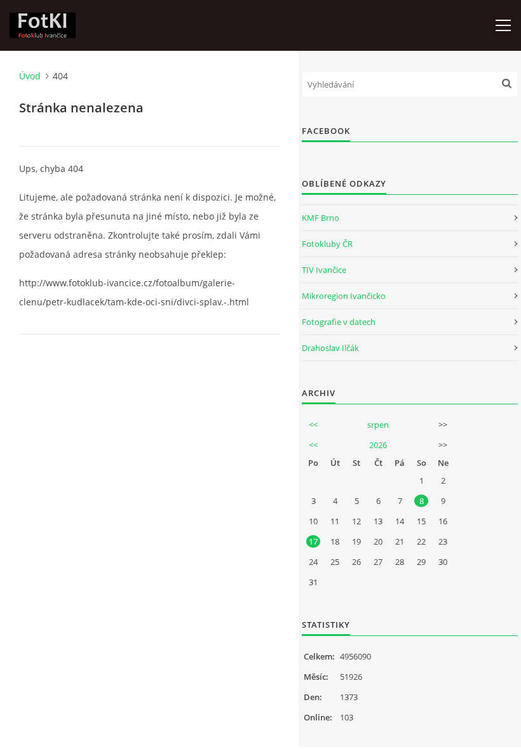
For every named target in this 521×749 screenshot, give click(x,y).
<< (313, 424)
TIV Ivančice (324, 269)
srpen (378, 424)
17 (313, 541)
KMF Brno (320, 217)
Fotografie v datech (339, 322)
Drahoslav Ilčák (330, 348)
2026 (378, 445)
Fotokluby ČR (327, 243)
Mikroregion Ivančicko (344, 296)
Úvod (30, 76)
